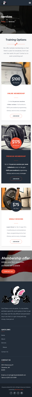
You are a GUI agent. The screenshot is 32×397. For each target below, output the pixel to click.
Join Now (16, 116)
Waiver (5, 347)
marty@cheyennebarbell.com (17, 375)
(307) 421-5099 (11, 377)
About (3, 339)
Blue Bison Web (19, 390)
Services (3, 343)
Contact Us (8, 271)
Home (3, 21)
